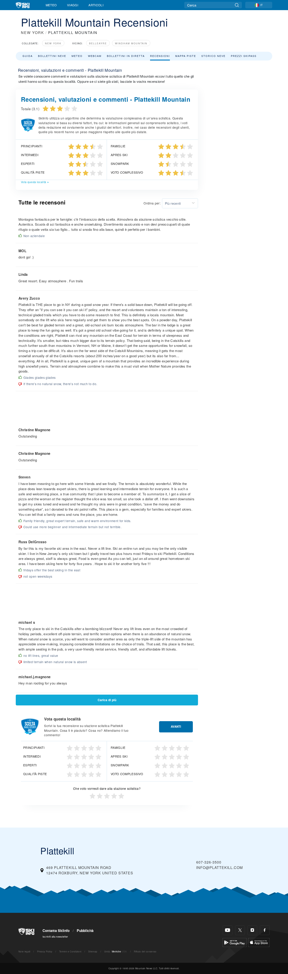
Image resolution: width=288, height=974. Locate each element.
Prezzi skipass (243, 56)
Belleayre (98, 43)
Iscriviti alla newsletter (55, 936)
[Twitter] (240, 930)
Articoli (96, 5)
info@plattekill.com (219, 867)
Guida (27, 56)
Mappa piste (185, 56)
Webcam (94, 56)
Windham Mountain (131, 43)
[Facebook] (265, 930)
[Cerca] (237, 5)
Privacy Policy (44, 951)
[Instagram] (252, 930)
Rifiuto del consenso (145, 951)
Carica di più (107, 700)
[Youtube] (227, 930)
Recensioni (160, 56)
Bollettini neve (52, 56)
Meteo (51, 5)
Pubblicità (85, 930)
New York (53, 43)
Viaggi (72, 5)
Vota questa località (33, 182)
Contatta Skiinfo (56, 930)
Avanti (176, 727)
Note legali (24, 951)
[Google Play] (235, 942)
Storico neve (213, 56)
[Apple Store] (259, 942)
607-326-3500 (208, 862)
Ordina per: (152, 203)
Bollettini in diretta (126, 56)
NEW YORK (32, 32)
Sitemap (92, 951)
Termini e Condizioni (70, 951)
